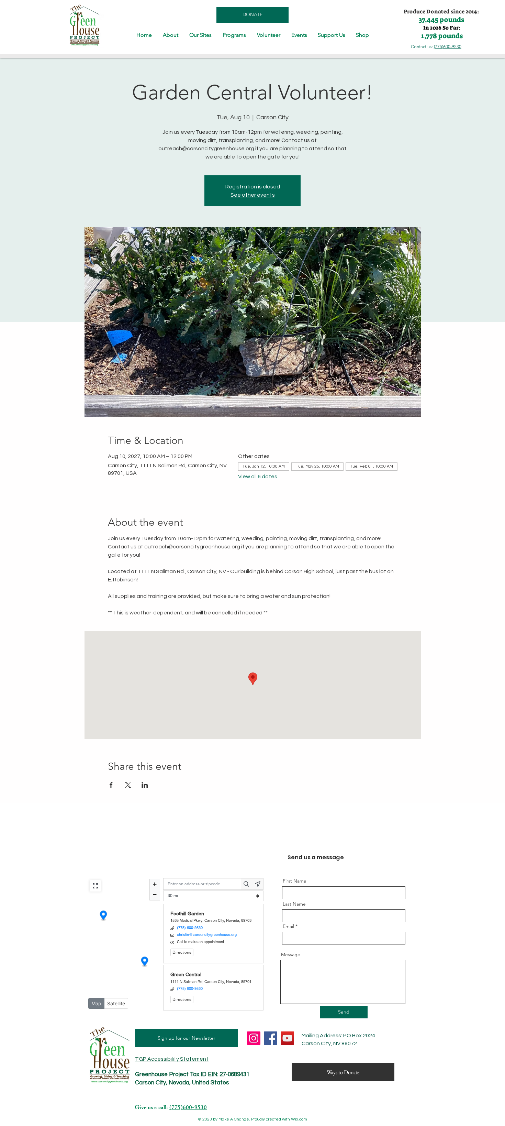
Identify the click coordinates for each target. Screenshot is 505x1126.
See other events (253, 195)
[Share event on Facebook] (111, 785)
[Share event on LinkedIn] (145, 785)
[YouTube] (287, 1038)
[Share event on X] (128, 785)
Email (288, 926)
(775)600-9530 (447, 46)
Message (290, 954)
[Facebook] (270, 1038)
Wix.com (299, 1119)
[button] (170, 35)
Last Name (294, 903)
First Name (294, 880)
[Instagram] (253, 1038)
